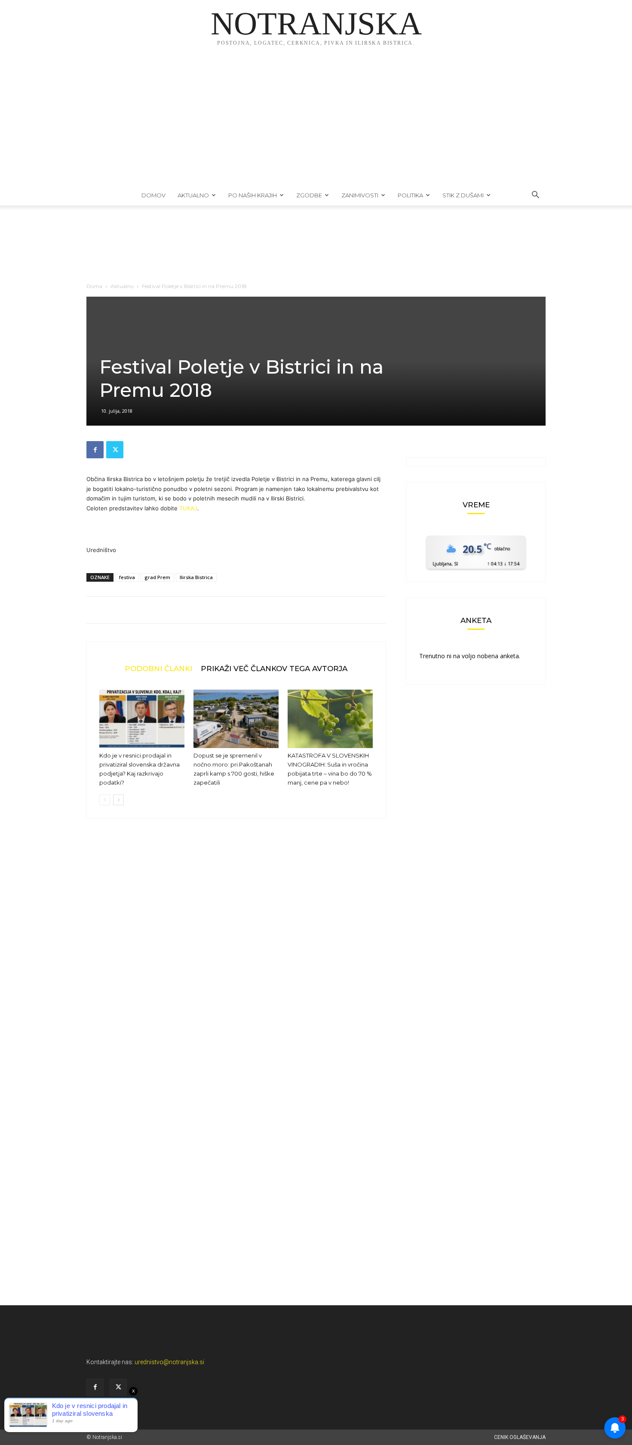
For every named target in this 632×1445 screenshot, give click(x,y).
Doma (94, 286)
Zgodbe (309, 195)
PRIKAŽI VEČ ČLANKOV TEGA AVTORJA (274, 668)
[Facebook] (95, 449)
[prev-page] (104, 800)
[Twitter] (114, 449)
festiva (127, 577)
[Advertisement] (316, 120)
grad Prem (157, 577)
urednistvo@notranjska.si (169, 1362)
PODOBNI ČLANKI (158, 668)
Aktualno (193, 195)
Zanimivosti (359, 195)
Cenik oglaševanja (520, 1437)
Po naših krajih (252, 195)
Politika (410, 195)
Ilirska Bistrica (196, 577)
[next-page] (118, 800)
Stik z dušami (463, 195)
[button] (535, 196)
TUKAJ (188, 508)
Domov (153, 195)
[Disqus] (236, 955)
